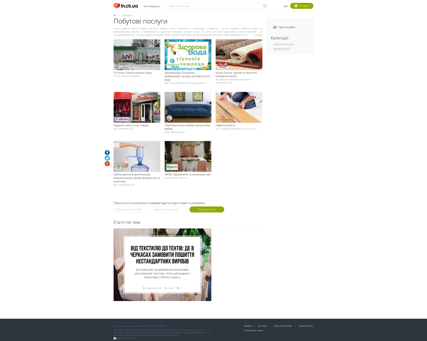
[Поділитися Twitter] (107, 158)
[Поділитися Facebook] (107, 152)
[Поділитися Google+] (107, 163)
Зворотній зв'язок (283, 325)
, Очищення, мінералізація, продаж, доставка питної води (187, 76)
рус (286, 5)
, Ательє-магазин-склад (132, 72)
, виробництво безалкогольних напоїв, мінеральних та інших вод (137, 178)
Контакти (263, 325)
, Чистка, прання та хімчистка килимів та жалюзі (236, 74)
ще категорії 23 (281, 48)
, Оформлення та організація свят (188, 174)
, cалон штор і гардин (131, 125)
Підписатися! (206, 209)
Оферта (248, 325)
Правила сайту (305, 325)
